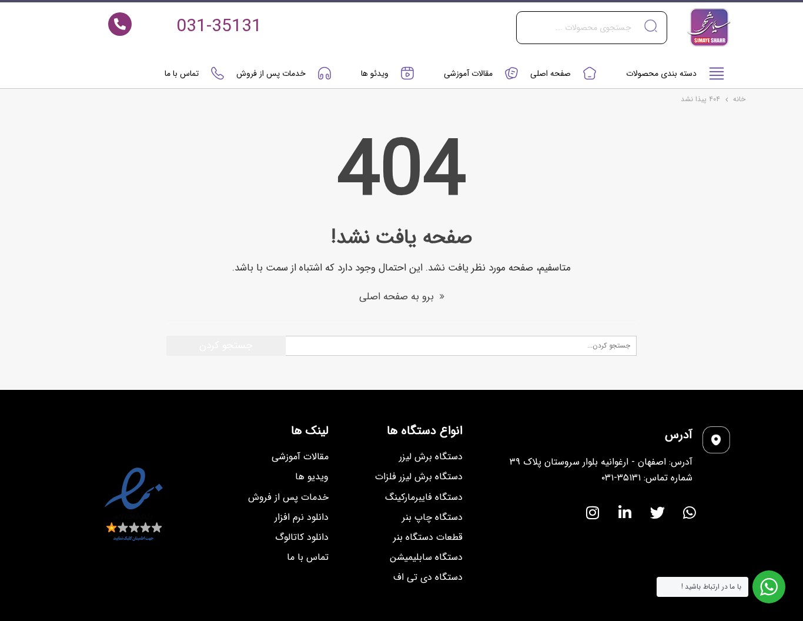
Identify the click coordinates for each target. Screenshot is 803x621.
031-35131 (219, 27)
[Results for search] (591, 51)
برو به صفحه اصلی (398, 297)
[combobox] (591, 27)
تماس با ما (182, 73)
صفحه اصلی (550, 73)
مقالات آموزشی (468, 73)
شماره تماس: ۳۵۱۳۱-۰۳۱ (646, 477)
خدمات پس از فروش (271, 73)
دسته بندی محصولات (661, 73)
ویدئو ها (375, 73)
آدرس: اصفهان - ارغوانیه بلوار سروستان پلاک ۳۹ (601, 462)
